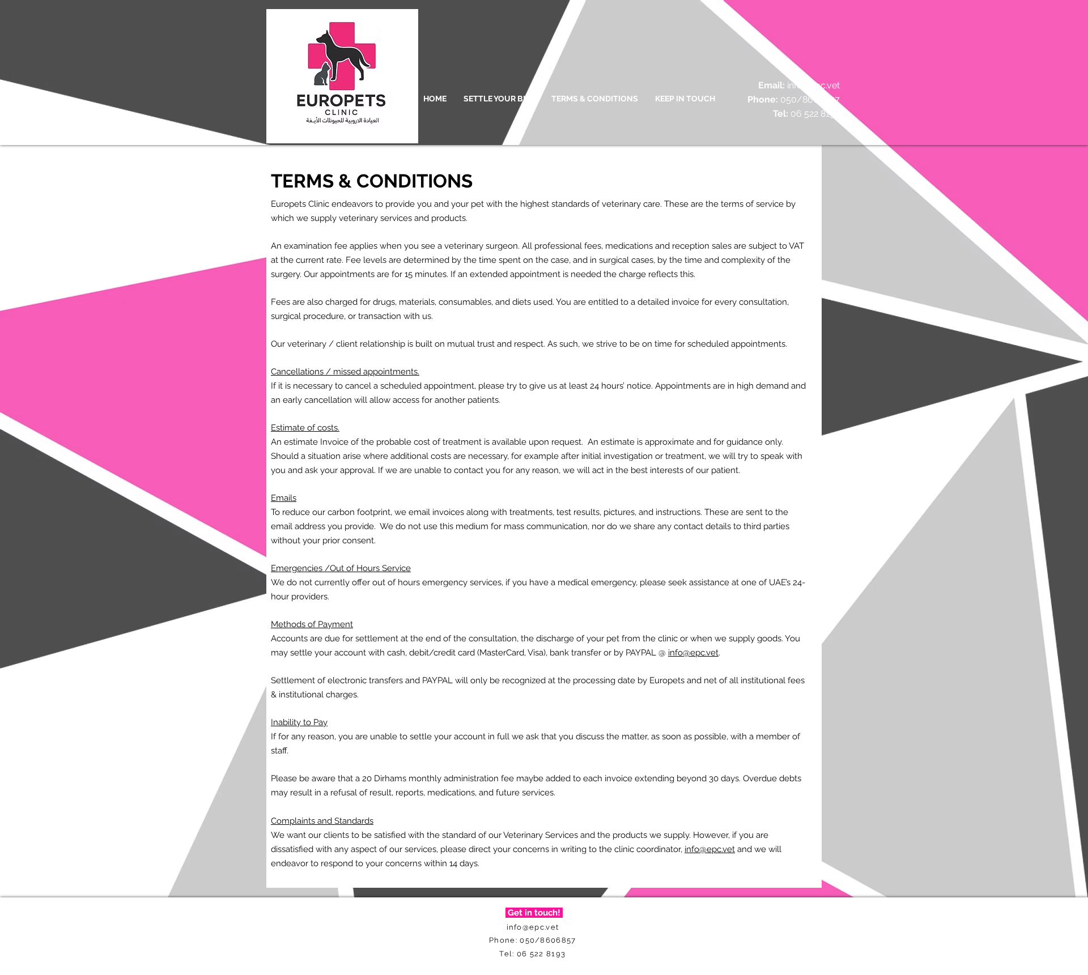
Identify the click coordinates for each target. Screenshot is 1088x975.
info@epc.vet (813, 85)
